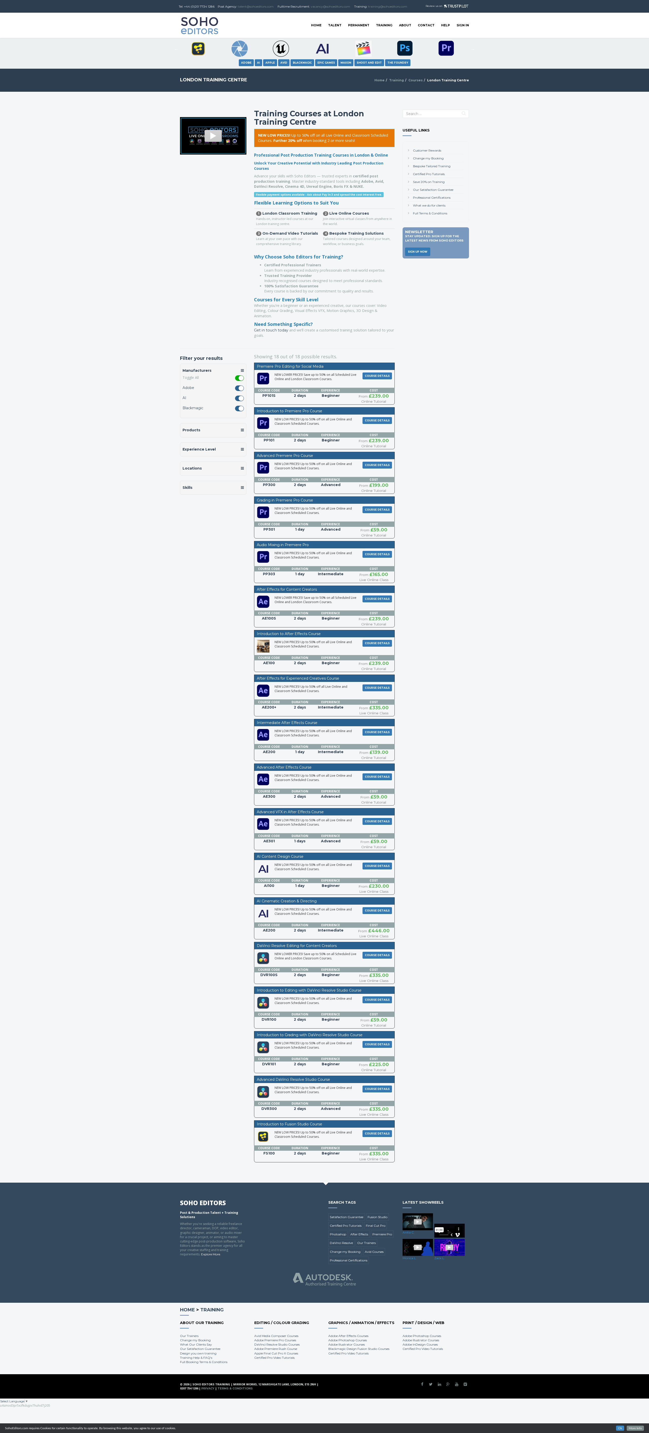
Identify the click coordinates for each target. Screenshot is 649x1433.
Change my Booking (428, 158)
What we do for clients (429, 205)
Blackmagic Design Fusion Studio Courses (358, 1349)
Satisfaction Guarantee (346, 1217)
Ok (620, 1428)
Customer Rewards (427, 150)
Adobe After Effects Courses (348, 1336)
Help (445, 25)
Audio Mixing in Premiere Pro (283, 545)
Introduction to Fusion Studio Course (289, 1124)
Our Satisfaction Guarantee (433, 190)
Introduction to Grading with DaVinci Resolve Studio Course (310, 1035)
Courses (415, 80)
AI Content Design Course (280, 856)
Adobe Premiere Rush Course (275, 1349)
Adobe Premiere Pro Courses (275, 1340)
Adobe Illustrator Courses (346, 1344)
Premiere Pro (382, 1234)
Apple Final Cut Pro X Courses (276, 1353)
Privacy (207, 1388)
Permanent (358, 25)
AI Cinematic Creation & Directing (287, 901)
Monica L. (410, 1258)
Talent (334, 25)
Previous (176, 48)
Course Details (377, 376)
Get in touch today (271, 330)
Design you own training (198, 1353)
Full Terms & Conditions (430, 213)
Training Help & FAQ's (196, 1358)
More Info (635, 1428)
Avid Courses (374, 1252)
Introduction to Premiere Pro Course (289, 411)
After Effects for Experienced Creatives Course (298, 678)
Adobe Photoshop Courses (347, 1340)
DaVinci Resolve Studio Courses (277, 1344)
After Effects (359, 1234)
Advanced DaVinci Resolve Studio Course (293, 1079)
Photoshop (338, 1234)
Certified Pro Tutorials (429, 174)
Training (384, 25)
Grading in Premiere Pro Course (285, 500)
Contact (426, 25)
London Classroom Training (289, 213)
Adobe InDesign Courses (420, 1344)
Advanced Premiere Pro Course (285, 455)
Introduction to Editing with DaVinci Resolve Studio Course (309, 990)
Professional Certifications (431, 197)
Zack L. (439, 1258)
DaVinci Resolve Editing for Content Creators (297, 945)
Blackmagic (193, 408)
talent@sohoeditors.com (256, 6)
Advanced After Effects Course (284, 767)
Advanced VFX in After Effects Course (290, 812)
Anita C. (408, 1232)
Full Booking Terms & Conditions (203, 1362)
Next (472, 48)
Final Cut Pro (375, 1225)
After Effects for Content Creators (287, 589)
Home (316, 25)
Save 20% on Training (429, 182)
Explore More (210, 1254)
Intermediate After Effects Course (287, 722)
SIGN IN (463, 25)
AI (184, 398)
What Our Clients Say (196, 1344)
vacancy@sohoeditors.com (330, 6)
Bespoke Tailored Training (431, 166)
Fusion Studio (377, 1217)
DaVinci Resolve (341, 1243)
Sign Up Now (417, 251)
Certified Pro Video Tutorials (274, 1358)
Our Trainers (366, 1243)
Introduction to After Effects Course (289, 633)
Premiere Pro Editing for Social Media (290, 366)
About (405, 25)
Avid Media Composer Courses (276, 1336)
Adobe (188, 387)
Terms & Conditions (235, 1388)
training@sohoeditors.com (387, 6)
